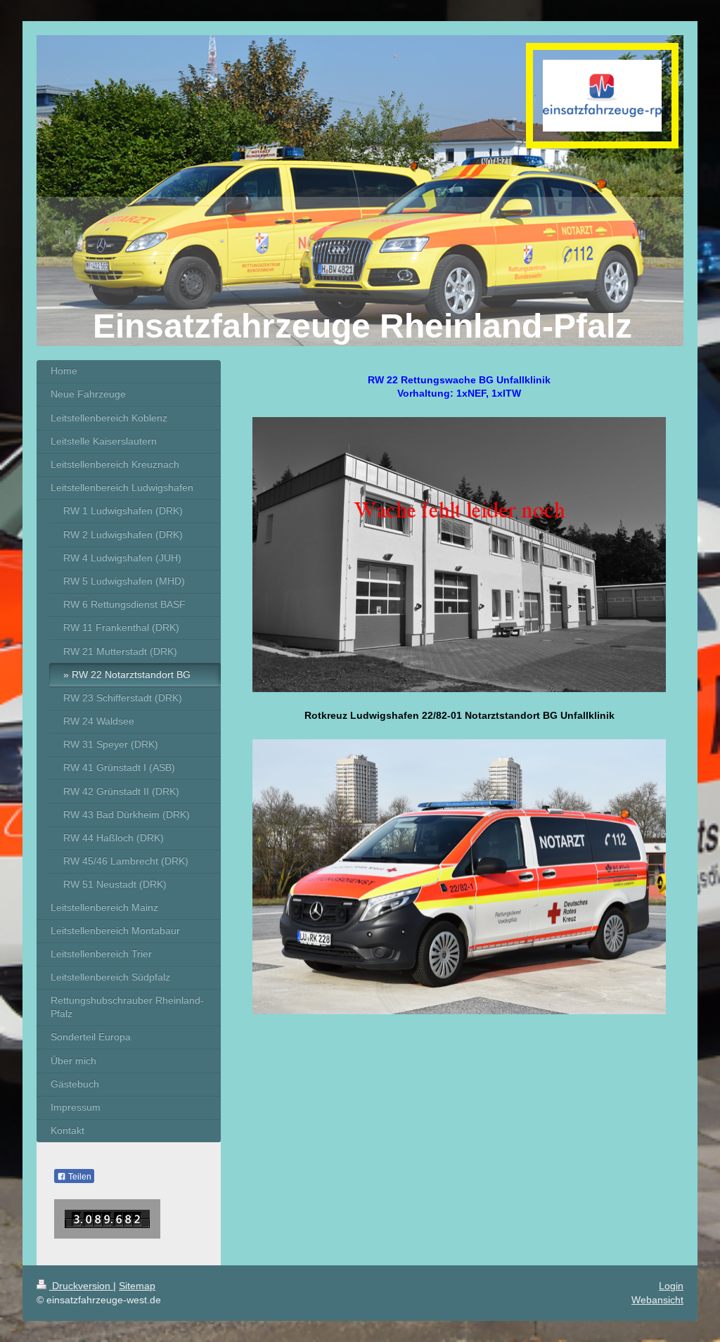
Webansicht (657, 1299)
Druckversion (81, 1285)
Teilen (78, 1177)
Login (671, 1285)
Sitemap (137, 1285)
